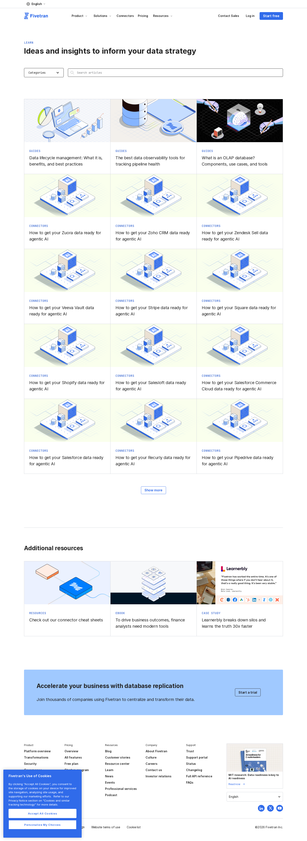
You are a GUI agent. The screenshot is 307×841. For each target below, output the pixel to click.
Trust (190, 751)
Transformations (36, 757)
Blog (108, 751)
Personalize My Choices (42, 824)
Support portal (196, 757)
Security (30, 763)
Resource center (117, 763)
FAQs (189, 782)
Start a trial (247, 692)
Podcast (111, 795)
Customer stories (117, 757)
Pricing (143, 16)
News (109, 776)
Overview (71, 751)
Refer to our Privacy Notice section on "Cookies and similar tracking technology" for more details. (39, 800)
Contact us (154, 770)
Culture (151, 757)
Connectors (125, 16)
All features (73, 757)
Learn (109, 770)
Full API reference (199, 776)
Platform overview (37, 751)
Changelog (194, 770)
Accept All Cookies (42, 813)
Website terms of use (105, 827)
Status (191, 763)
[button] (36, 4)
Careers (151, 763)
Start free (271, 16)
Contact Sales (228, 16)
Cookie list (134, 827)
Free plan (71, 763)
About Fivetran (156, 751)
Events (110, 782)
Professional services (121, 788)
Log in (250, 16)
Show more (153, 490)
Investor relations (158, 776)
